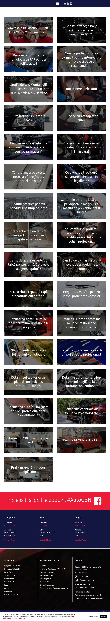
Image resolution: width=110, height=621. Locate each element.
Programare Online (12, 566)
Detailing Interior (46, 575)
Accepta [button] (103, 617)
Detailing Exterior (47, 578)
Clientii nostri (9, 578)
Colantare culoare (47, 572)
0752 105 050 (45, 525)
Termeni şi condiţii (82, 592)
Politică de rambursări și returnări (88, 595)
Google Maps (10, 540)
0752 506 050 (80, 525)
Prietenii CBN (9, 582)
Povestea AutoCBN (12, 569)
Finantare (8, 591)
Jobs (6, 585)
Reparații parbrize (47, 585)
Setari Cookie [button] (93, 617)
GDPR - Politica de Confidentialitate (89, 598)
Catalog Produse (11, 594)
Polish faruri (45, 582)
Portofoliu (8, 572)
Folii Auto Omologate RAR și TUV (53, 569)
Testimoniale (9, 575)
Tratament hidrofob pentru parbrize (54, 588)
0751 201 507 (9, 525)
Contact (7, 588)
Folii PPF (43, 566)
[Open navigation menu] (57, 4)
